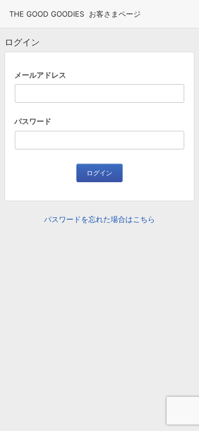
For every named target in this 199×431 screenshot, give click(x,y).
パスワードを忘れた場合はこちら (99, 219)
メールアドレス (40, 75)
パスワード (32, 121)
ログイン (99, 173)
